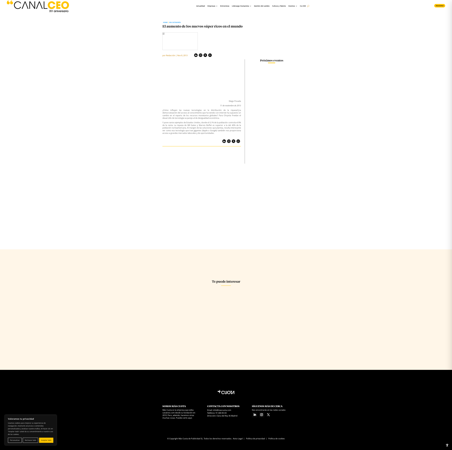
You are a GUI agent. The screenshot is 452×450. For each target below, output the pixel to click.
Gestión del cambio (262, 6)
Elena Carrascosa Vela (220, 323)
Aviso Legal (238, 438)
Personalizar (15, 440)
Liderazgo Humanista (240, 6)
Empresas (211, 6)
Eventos (292, 6)
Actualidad (200, 6)
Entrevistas (224, 6)
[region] (30, 430)
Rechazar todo (30, 440)
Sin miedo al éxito (219, 319)
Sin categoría (175, 22)
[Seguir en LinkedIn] (255, 415)
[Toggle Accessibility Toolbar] (447, 445)
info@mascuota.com (222, 410)
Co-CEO (303, 6)
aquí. (190, 418)
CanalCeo (171, 327)
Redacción (170, 55)
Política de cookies (276, 438)
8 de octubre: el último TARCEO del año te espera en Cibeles (271, 96)
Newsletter (440, 6)
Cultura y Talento (279, 6)
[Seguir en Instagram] (261, 415)
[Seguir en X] (268, 415)
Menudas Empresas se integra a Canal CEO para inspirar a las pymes (271, 183)
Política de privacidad (255, 438)
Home (165, 22)
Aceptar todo (46, 440)
